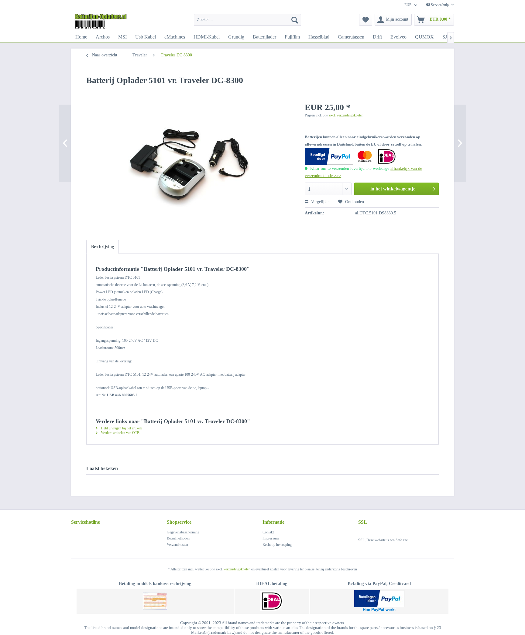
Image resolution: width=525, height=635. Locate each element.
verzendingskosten (237, 569)
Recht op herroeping (277, 545)
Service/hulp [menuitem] (440, 5)
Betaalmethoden (178, 538)
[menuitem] (247, 20)
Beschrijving (102, 246)
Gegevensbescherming (183, 532)
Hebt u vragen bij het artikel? (121, 428)
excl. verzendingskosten (346, 115)
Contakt (268, 532)
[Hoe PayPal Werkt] (379, 598)
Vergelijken (320, 202)
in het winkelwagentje (392, 188)
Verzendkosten (177, 545)
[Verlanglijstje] (365, 20)
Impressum (270, 538)
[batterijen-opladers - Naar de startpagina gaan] (100, 21)
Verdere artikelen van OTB (119, 433)
